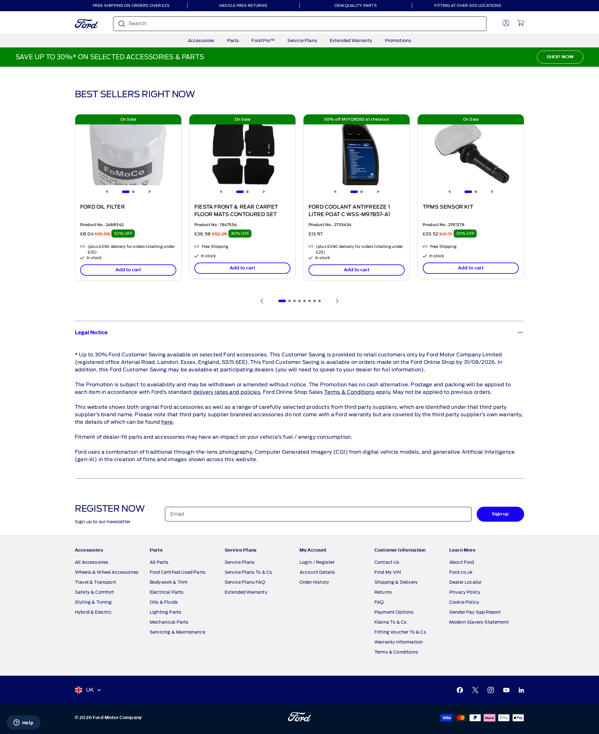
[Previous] (107, 192)
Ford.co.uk (461, 572)
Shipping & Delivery (396, 582)
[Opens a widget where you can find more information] (23, 723)
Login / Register (317, 562)
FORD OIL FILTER (102, 207)
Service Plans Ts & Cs (248, 572)
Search (137, 24)
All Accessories (91, 562)
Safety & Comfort (94, 592)
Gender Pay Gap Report (475, 612)
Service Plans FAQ (245, 582)
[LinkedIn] (521, 690)
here (167, 422)
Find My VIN (387, 572)
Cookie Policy (464, 602)
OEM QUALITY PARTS (355, 5)
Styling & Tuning (93, 602)
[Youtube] (506, 690)
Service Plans (302, 40)
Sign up (500, 514)
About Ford (461, 562)
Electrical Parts (167, 592)
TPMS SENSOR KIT (448, 207)
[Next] (149, 192)
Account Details (317, 572)
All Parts (159, 562)
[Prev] (262, 301)
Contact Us (387, 562)
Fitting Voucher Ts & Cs (400, 632)
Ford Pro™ (263, 40)
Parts (233, 40)
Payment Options (394, 612)
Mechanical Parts (169, 622)
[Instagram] (491, 690)
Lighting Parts (165, 612)
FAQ (379, 602)
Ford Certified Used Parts (178, 572)
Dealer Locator (465, 582)
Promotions (398, 40)
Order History (314, 582)
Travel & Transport (95, 582)
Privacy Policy (464, 592)
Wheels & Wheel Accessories (107, 572)
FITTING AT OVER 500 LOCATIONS (467, 5)
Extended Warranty (351, 40)
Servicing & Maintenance (177, 632)
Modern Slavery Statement (479, 622)
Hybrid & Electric (93, 612)
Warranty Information (398, 642)
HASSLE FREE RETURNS (243, 5)
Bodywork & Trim (168, 582)
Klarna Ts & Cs (390, 622)
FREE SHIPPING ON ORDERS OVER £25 (131, 5)
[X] (475, 690)
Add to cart (128, 270)
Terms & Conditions (349, 392)
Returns (383, 592)
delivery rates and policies (227, 392)
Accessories (201, 40)
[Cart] (520, 23)
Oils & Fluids (164, 602)
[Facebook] (460, 690)
